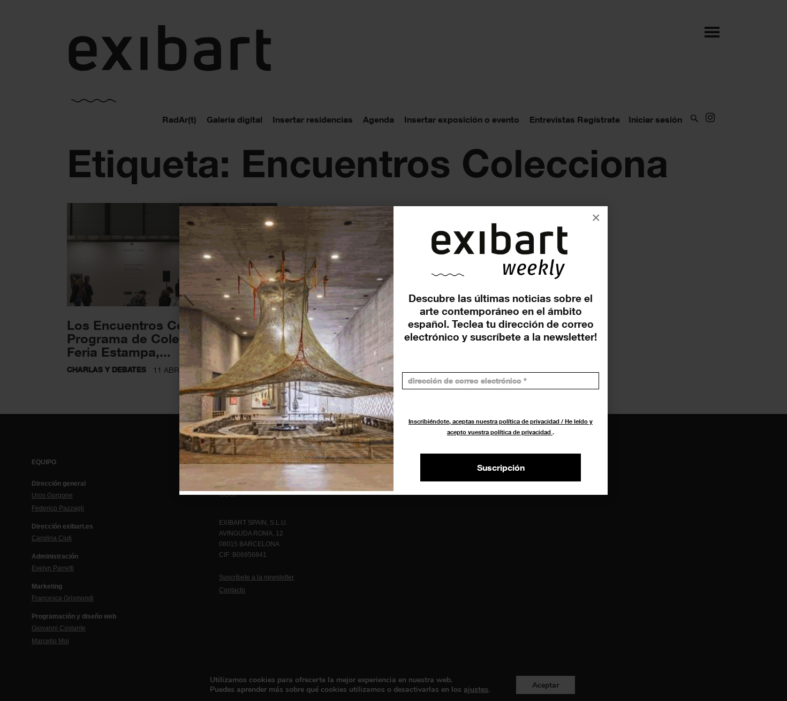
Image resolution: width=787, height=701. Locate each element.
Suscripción (501, 467)
